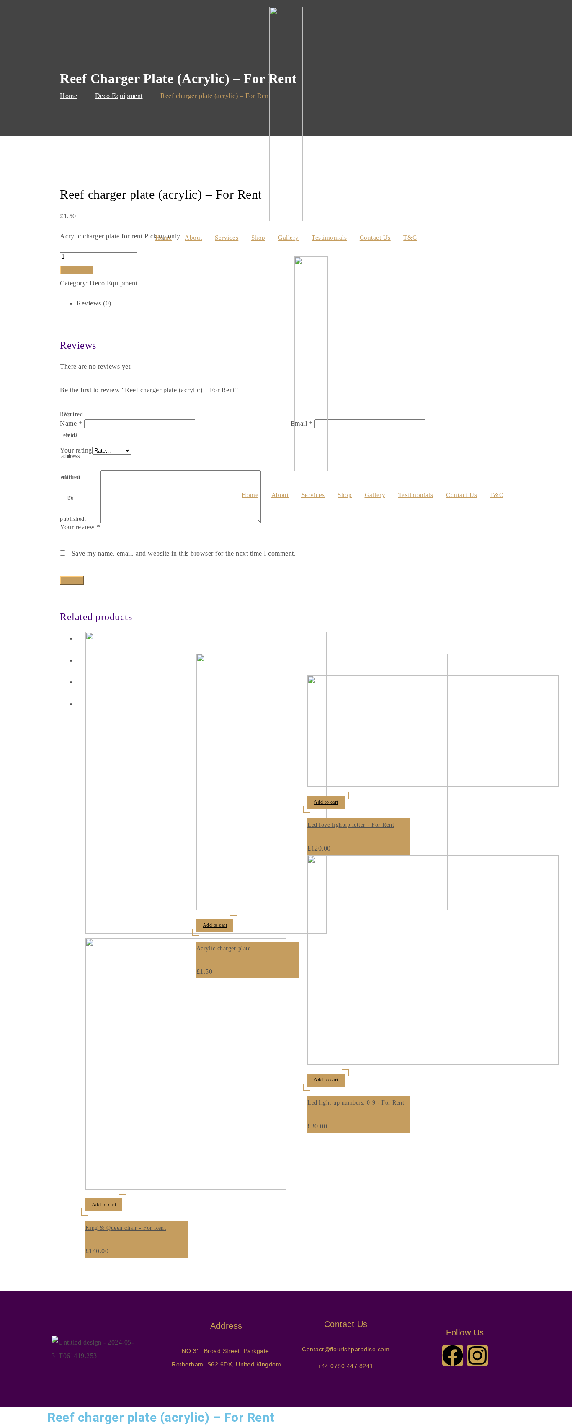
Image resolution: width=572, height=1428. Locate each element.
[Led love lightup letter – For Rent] (433, 784)
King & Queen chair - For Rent (125, 1228)
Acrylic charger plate (223, 948)
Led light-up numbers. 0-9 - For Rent (355, 1102)
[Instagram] (477, 1355)
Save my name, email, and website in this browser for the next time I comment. (184, 553)
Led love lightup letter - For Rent (350, 825)
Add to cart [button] (104, 1205)
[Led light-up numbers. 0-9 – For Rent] (433, 1062)
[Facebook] (452, 1355)
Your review (80, 526)
